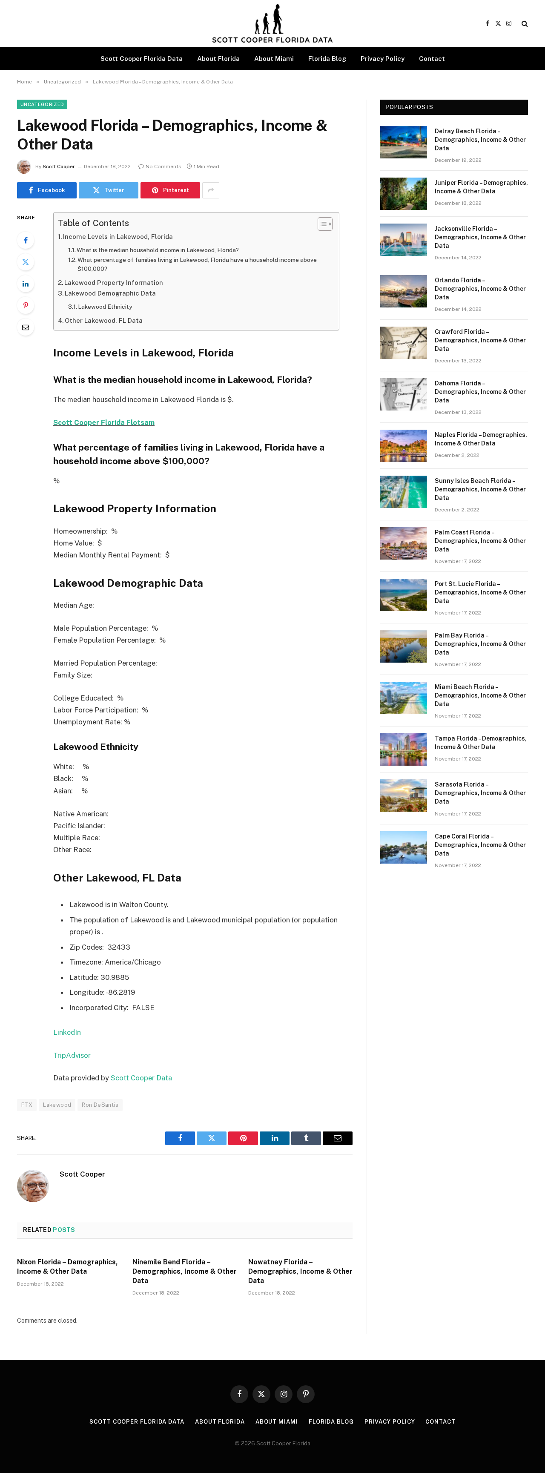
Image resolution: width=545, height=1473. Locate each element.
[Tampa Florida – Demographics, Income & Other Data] (403, 749)
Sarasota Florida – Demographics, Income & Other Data (480, 793)
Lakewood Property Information (113, 282)
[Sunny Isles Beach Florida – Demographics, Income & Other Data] (403, 492)
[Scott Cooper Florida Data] (272, 23)
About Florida (218, 58)
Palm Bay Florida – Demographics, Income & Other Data (480, 644)
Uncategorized (42, 104)
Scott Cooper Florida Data (141, 58)
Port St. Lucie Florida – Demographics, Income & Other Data (480, 592)
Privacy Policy (382, 58)
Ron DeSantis (100, 1105)
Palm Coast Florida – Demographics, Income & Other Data (480, 541)
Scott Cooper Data (141, 1078)
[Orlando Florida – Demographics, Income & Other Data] (403, 291)
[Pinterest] (25, 305)
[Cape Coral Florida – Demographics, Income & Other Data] (403, 847)
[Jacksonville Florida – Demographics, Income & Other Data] (403, 240)
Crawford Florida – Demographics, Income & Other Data (480, 340)
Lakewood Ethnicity (105, 306)
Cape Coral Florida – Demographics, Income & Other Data (480, 845)
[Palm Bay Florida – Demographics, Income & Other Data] (403, 646)
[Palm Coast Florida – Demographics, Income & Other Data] (403, 543)
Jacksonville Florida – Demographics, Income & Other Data (480, 237)
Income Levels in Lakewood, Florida (118, 236)
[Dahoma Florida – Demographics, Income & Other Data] (403, 394)
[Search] (524, 23)
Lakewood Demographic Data (110, 293)
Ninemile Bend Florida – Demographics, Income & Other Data (184, 1271)
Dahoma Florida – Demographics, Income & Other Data (480, 392)
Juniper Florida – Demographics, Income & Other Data (481, 187)
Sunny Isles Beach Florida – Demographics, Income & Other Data (480, 489)
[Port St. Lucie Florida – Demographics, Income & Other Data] (403, 595)
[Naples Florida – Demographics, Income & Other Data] (403, 446)
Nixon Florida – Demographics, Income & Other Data (67, 1266)
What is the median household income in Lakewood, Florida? (158, 250)
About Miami (274, 58)
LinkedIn (67, 1032)
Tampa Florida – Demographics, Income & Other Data (481, 742)
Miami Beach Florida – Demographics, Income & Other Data (480, 695)
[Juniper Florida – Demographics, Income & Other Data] (403, 194)
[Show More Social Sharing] (210, 190)
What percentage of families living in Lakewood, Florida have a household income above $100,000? (197, 264)
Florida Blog (327, 58)
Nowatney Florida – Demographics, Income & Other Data (300, 1271)
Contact (432, 58)
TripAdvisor (72, 1055)
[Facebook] (25, 240)
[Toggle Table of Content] (320, 224)
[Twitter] (25, 261)
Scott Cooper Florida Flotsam (104, 422)
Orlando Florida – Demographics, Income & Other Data (480, 289)
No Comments (163, 166)
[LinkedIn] (25, 283)
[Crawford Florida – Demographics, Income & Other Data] (403, 343)
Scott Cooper (59, 166)
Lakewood (57, 1105)
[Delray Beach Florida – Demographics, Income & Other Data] (403, 142)
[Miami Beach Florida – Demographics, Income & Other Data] (403, 698)
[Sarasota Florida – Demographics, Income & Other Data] (403, 795)
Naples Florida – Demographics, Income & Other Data (481, 439)
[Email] (25, 327)
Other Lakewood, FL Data (104, 320)
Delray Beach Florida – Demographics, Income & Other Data (480, 140)
